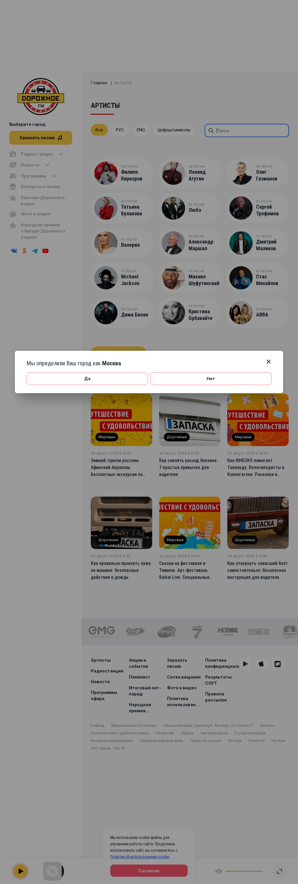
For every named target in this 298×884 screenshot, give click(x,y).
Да (87, 378)
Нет (211, 378)
